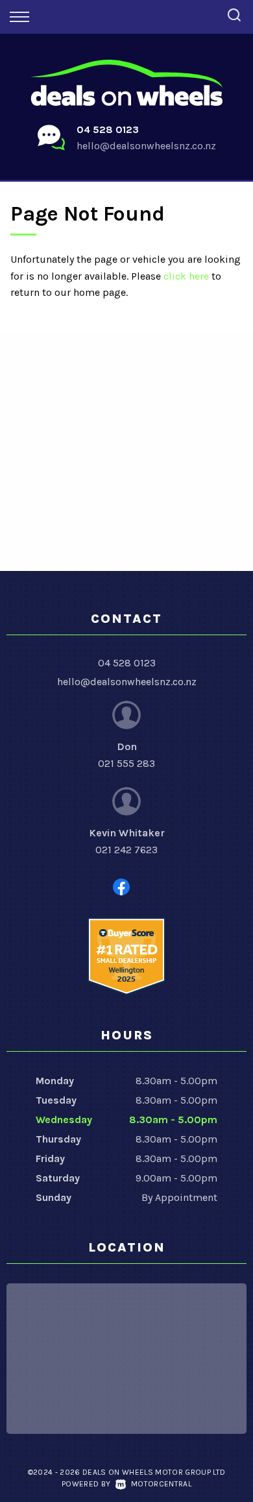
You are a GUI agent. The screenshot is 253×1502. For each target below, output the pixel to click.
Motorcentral (161, 1483)
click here (186, 276)
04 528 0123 (108, 129)
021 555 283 (126, 763)
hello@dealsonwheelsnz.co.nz (146, 145)
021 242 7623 (126, 849)
